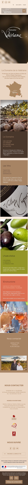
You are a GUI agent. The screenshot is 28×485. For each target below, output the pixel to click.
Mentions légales (4, 460)
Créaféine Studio (15, 462)
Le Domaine (8, 137)
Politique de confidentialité (13, 460)
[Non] (26, 478)
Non (16, 478)
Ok (11, 478)
